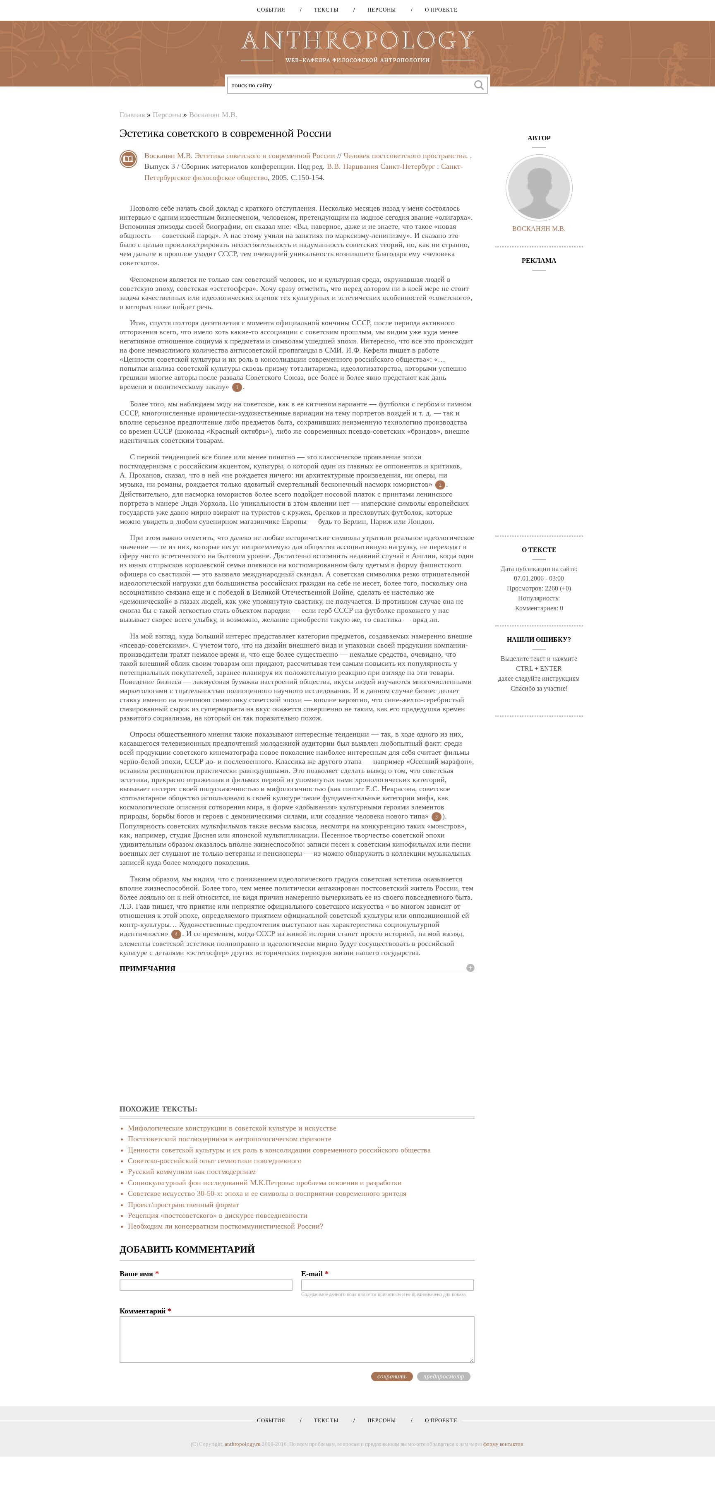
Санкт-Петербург (407, 166)
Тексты (323, 10)
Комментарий (145, 1311)
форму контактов (503, 1444)
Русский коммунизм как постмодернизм (192, 1171)
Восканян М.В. (213, 114)
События (271, 10)
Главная (132, 114)
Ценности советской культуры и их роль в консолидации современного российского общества (279, 1150)
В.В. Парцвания (352, 166)
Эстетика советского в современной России (265, 155)
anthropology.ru (243, 1444)
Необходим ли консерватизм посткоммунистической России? (225, 1226)
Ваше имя (139, 1274)
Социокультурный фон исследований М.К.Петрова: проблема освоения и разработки (265, 1183)
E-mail (315, 1274)
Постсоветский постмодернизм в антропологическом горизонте (229, 1139)
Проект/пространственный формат (183, 1204)
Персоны (378, 10)
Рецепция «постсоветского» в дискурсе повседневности (217, 1215)
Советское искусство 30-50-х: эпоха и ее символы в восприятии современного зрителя (267, 1193)
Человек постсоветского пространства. (405, 155)
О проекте (438, 10)
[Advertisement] (297, 1039)
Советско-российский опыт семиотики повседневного (215, 1161)
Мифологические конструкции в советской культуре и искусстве (232, 1128)
